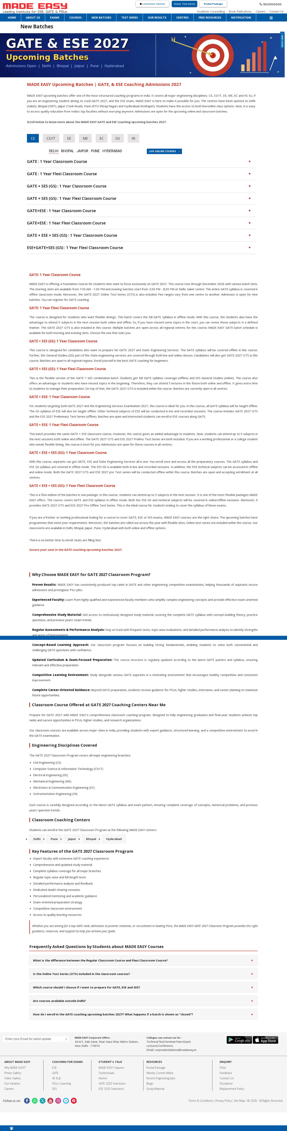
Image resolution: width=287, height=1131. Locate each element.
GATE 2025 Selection (111, 1072)
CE (32, 138)
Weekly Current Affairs (160, 1061)
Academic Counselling (222, 10)
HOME (7, 16)
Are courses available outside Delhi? (143, 989)
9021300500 (274, 3)
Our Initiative (12, 1072)
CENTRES (98, 16)
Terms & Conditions (200, 1089)
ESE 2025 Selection (111, 1077)
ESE (54, 1056)
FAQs (223, 1056)
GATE (55, 1061)
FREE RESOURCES (113, 16)
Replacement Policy (232, 1077)
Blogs (149, 1072)
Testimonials (106, 1061)
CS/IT (49, 138)
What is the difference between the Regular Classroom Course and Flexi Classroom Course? (143, 949)
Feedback (226, 1061)
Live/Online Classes (153, 4)
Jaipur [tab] (80, 150)
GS (112, 138)
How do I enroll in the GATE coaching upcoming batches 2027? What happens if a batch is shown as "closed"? (143, 1003)
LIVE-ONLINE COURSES (155, 150)
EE (66, 138)
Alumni (103, 1067)
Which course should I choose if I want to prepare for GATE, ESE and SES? (143, 976)
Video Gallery (12, 1067)
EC (96, 138)
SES (54, 1077)
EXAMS (28, 16)
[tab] (141, 159)
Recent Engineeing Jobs (160, 1067)
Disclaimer (226, 1072)
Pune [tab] (89, 150)
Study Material (155, 1077)
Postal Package (213, 4)
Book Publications (247, 10)
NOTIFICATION (132, 16)
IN (126, 138)
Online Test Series (184, 4)
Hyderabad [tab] (102, 150)
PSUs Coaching (61, 1072)
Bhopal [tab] (68, 150)
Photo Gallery (12, 1061)
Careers (264, 10)
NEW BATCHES (53, 16)
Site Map (239, 1089)
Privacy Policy (224, 1089)
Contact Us (278, 10)
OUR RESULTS (84, 16)
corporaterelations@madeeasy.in (175, 1038)
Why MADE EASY (14, 1056)
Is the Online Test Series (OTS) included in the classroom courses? (143, 962)
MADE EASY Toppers (111, 1056)
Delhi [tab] (58, 150)
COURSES (39, 16)
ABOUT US (17, 16)
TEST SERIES (69, 16)
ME (81, 138)
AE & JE (56, 1067)
